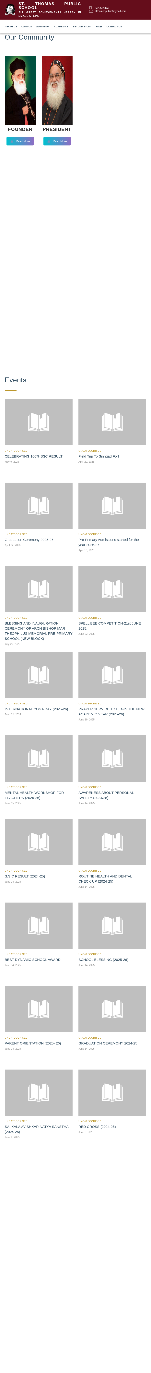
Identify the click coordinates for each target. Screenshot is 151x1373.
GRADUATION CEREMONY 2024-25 (107, 1043)
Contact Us (114, 26)
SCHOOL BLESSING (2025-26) (103, 960)
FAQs (99, 26)
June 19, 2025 (86, 719)
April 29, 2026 (86, 461)
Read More (23, 141)
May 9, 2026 (12, 461)
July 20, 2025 (12, 644)
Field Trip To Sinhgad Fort (98, 456)
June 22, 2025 (86, 633)
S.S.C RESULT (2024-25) (25, 876)
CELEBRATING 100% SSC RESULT (34, 456)
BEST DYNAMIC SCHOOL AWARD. (33, 960)
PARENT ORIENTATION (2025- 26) (33, 1043)
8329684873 (102, 7)
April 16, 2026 (86, 550)
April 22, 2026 (12, 545)
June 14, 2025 (86, 803)
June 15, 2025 (13, 803)
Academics (61, 26)
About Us (11, 26)
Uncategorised (16, 451)
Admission (43, 26)
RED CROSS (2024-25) (97, 1127)
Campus (26, 26)
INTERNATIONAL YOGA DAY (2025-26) (36, 709)
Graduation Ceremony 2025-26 (29, 540)
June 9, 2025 (12, 1137)
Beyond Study (82, 26)
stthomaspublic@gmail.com (110, 11)
